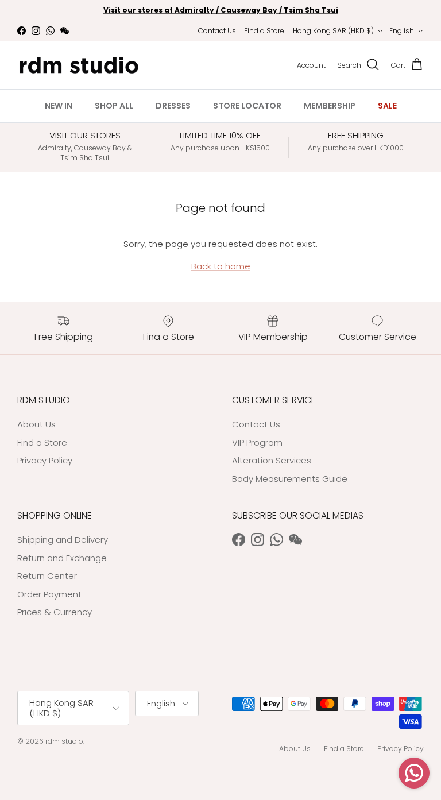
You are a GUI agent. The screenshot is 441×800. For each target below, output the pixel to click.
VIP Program (257, 442)
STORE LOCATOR (247, 105)
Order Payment (49, 594)
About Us (36, 424)
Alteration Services (271, 460)
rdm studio (64, 741)
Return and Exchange (62, 558)
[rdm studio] (79, 65)
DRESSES (173, 105)
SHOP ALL (114, 105)
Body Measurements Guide (289, 479)
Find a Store (264, 31)
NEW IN (58, 105)
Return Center (47, 576)
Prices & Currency (54, 612)
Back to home (220, 266)
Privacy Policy (44, 460)
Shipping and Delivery (62, 540)
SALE (387, 105)
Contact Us (217, 31)
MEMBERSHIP (329, 105)
